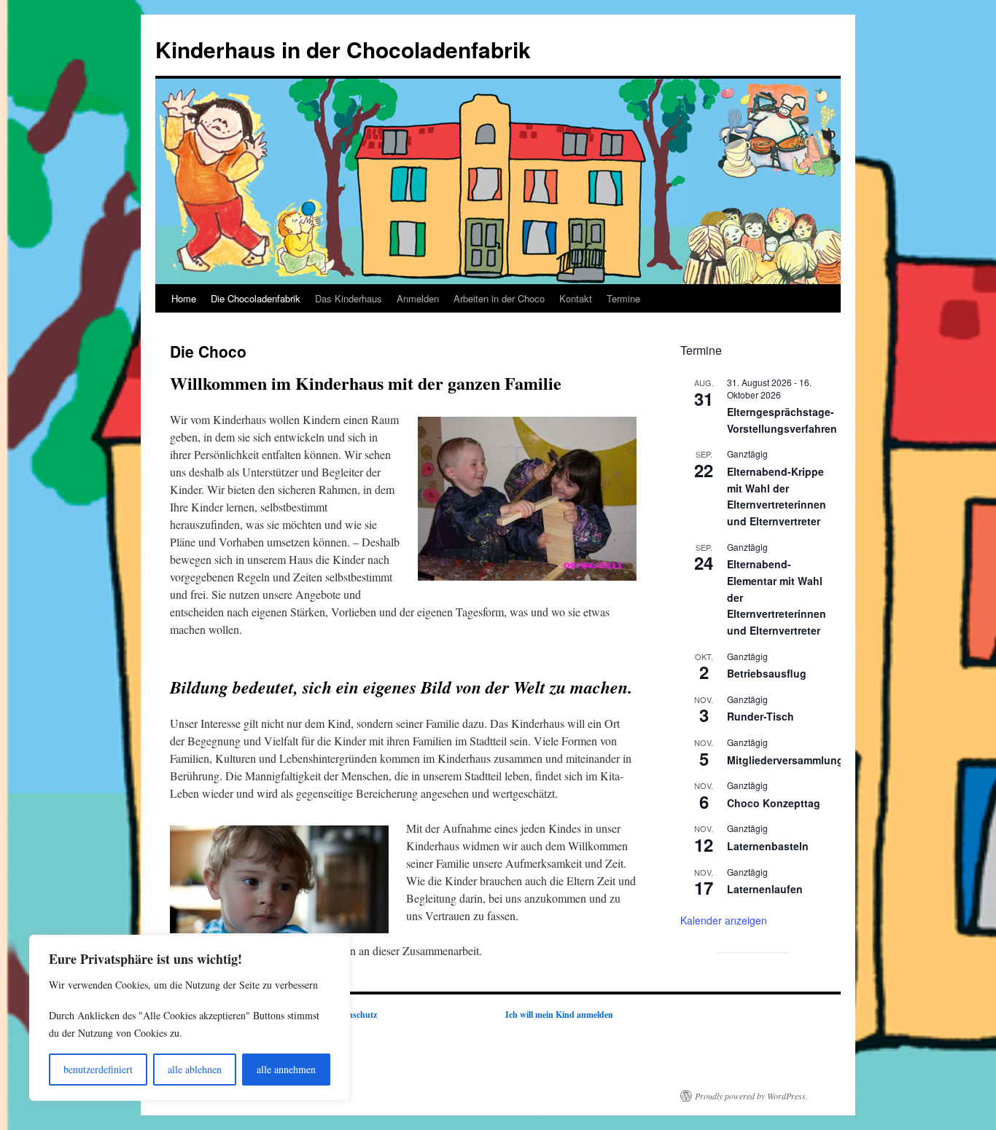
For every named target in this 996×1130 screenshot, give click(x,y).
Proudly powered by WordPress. (751, 1096)
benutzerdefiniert (98, 1069)
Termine (623, 298)
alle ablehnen (195, 1069)
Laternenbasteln (768, 846)
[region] (189, 1018)
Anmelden (418, 298)
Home (183, 298)
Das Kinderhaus (348, 298)
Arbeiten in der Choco (499, 298)
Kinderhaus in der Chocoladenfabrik (343, 49)
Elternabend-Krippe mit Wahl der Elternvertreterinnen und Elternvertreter (776, 496)
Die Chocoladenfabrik (255, 298)
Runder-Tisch (760, 716)
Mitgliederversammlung (785, 760)
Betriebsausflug (766, 673)
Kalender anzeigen (723, 920)
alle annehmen (286, 1069)
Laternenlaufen (765, 889)
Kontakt (575, 298)
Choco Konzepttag (773, 803)
